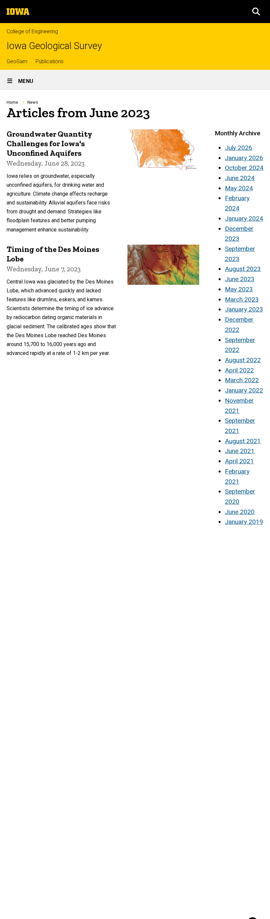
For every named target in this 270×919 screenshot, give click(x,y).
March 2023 (242, 299)
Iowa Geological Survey (54, 46)
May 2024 (239, 188)
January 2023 (244, 309)
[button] (256, 11)
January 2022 (244, 390)
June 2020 (240, 512)
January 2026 (244, 158)
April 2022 (239, 370)
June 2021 (240, 451)
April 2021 (239, 461)
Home (12, 102)
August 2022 (243, 360)
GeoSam (17, 61)
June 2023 (240, 279)
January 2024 (244, 218)
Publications (50, 61)
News (32, 102)
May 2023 (239, 289)
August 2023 (243, 269)
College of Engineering (32, 31)
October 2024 (244, 168)
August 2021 (243, 441)
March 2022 (242, 380)
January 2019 (244, 522)
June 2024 (240, 178)
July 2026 (238, 147)
